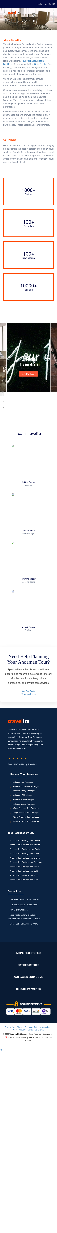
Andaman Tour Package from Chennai (25, 857)
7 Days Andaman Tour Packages (26, 816)
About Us (22, 1029)
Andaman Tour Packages (23, 782)
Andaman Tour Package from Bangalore (26, 862)
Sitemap (41, 1029)
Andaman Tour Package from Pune (24, 879)
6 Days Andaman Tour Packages (26, 812)
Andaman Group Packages (23, 799)
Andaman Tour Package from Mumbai (25, 840)
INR (53, 4)
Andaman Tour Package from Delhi (24, 871)
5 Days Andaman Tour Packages (26, 808)
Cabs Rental (40, 64)
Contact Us (32, 1029)
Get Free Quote (28, 691)
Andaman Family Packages (24, 790)
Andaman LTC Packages (22, 795)
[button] (1, 1050)
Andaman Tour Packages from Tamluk (25, 849)
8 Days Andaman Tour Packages (26, 821)
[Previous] (1, 394)
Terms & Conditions (25, 1027)
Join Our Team (28, 373)
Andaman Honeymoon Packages (26, 786)
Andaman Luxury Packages (24, 803)
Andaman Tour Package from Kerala (24, 866)
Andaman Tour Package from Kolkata (25, 844)
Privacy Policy (10, 1027)
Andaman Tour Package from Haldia (24, 853)
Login (39, 4)
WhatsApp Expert (28, 693)
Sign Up (48, 4)
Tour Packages (28, 60)
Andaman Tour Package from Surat (24, 875)
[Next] (3, 394)
